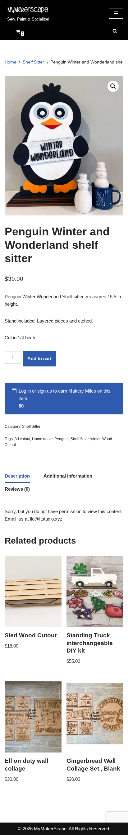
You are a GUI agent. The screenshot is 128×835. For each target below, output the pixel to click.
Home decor (42, 439)
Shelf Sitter (33, 61)
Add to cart (39, 358)
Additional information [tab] (67, 476)
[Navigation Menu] (116, 13)
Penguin (61, 439)
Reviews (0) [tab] (17, 489)
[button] (113, 86)
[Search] (114, 31)
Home (10, 61)
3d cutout (22, 439)
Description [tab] (17, 476)
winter (95, 439)
